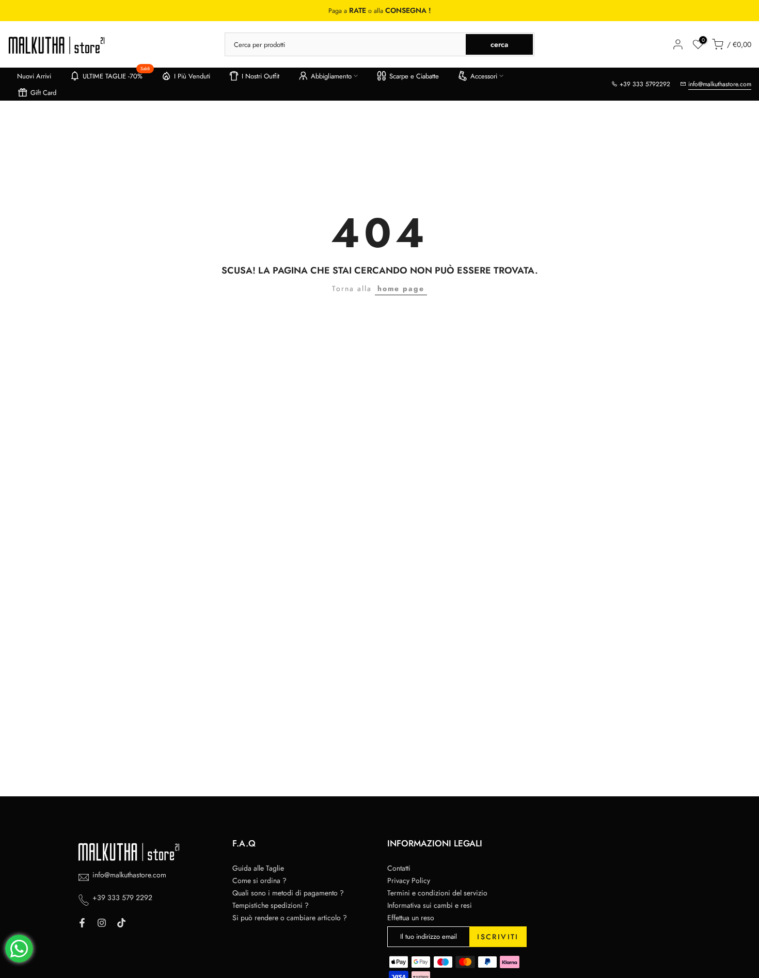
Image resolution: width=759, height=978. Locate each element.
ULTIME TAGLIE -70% (116, 74)
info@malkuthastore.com (719, 84)
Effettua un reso (410, 917)
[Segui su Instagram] (101, 923)
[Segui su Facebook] (82, 923)
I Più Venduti (192, 76)
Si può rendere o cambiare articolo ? (289, 917)
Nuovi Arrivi (34, 76)
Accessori (483, 76)
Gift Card (43, 93)
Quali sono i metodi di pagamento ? (288, 893)
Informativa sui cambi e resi (429, 905)
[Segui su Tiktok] (121, 923)
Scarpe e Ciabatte (414, 76)
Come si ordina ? (259, 880)
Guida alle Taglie (258, 868)
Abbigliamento (331, 76)
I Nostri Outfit (260, 76)
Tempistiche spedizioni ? (270, 905)
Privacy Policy (408, 880)
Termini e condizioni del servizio (437, 893)
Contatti (398, 868)
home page (400, 288)
